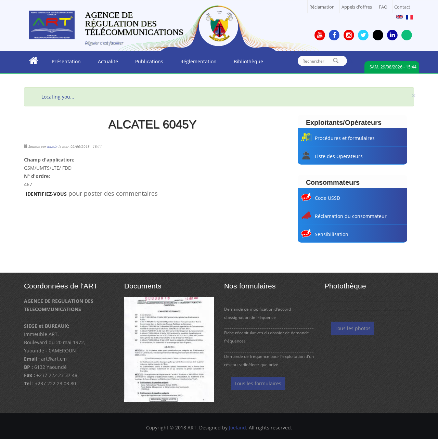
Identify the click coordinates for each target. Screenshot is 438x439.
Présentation (62, 63)
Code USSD (327, 198)
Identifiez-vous (46, 194)
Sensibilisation (331, 234)
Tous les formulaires (257, 383)
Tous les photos (353, 328)
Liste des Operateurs (339, 156)
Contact (402, 7)
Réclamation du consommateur (351, 216)
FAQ (383, 7)
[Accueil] (52, 24)
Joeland (237, 427)
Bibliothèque (244, 63)
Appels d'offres (357, 7)
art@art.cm (54, 359)
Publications (145, 63)
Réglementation (194, 63)
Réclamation (322, 7)
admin (52, 146)
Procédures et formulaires (345, 138)
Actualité (103, 63)
